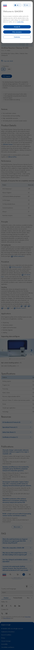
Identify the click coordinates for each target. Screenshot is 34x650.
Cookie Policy (20, 22)
